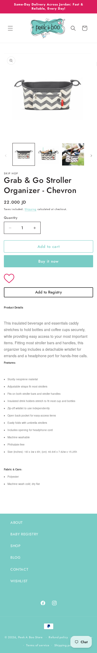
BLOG (15, 557)
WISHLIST (19, 581)
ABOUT (16, 522)
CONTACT (19, 569)
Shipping (30, 209)
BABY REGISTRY (24, 534)
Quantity (10, 217)
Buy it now (48, 261)
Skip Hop (11, 173)
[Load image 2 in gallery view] (48, 154)
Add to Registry (48, 292)
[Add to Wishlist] (48, 279)
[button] (10, 28)
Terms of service (37, 645)
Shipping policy (65, 645)
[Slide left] (5, 155)
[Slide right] (91, 155)
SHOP (15, 545)
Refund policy (58, 637)
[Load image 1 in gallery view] (24, 154)
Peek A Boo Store (30, 637)
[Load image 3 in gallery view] (73, 154)
